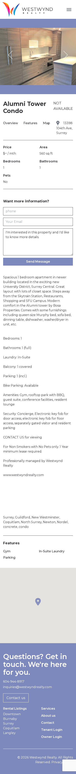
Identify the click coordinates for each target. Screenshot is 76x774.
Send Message (38, 261)
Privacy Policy (62, 762)
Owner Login (51, 737)
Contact (47, 723)
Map (46, 123)
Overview (11, 123)
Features (30, 123)
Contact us (15, 698)
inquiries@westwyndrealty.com (27, 687)
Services (48, 708)
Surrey (8, 723)
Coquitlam (11, 728)
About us (48, 716)
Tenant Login (51, 730)
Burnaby (10, 719)
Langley (9, 733)
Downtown (12, 714)
